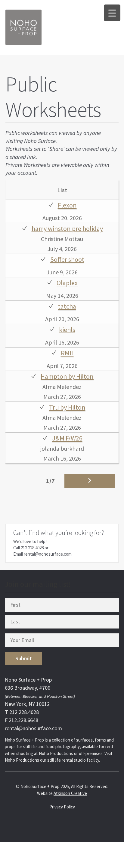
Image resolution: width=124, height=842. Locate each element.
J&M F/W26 (67, 438)
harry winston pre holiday (67, 228)
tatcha (67, 306)
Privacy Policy (62, 807)
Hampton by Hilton (67, 376)
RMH (67, 353)
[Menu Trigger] (112, 12)
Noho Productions (22, 760)
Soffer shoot (67, 259)
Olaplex (67, 283)
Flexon (67, 205)
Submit (23, 658)
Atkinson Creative (70, 793)
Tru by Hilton (67, 407)
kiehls (67, 329)
